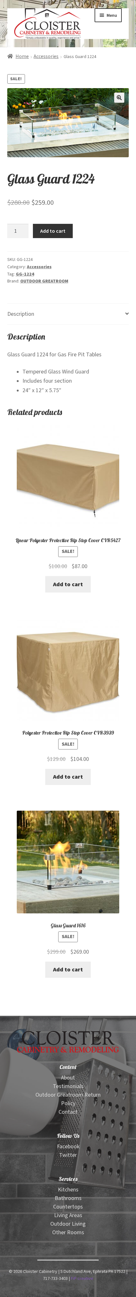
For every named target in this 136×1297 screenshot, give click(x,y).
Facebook (68, 1146)
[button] (119, 98)
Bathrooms (68, 1198)
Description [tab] (20, 314)
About (68, 1077)
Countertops (68, 1206)
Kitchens (68, 1189)
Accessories (46, 56)
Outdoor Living (68, 1224)
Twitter (68, 1155)
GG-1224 (25, 274)
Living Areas (68, 1215)
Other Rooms (68, 1232)
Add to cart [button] (68, 584)
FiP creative (82, 1278)
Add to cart (52, 231)
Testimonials (68, 1086)
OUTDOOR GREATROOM (44, 281)
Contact (68, 1112)
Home (22, 56)
